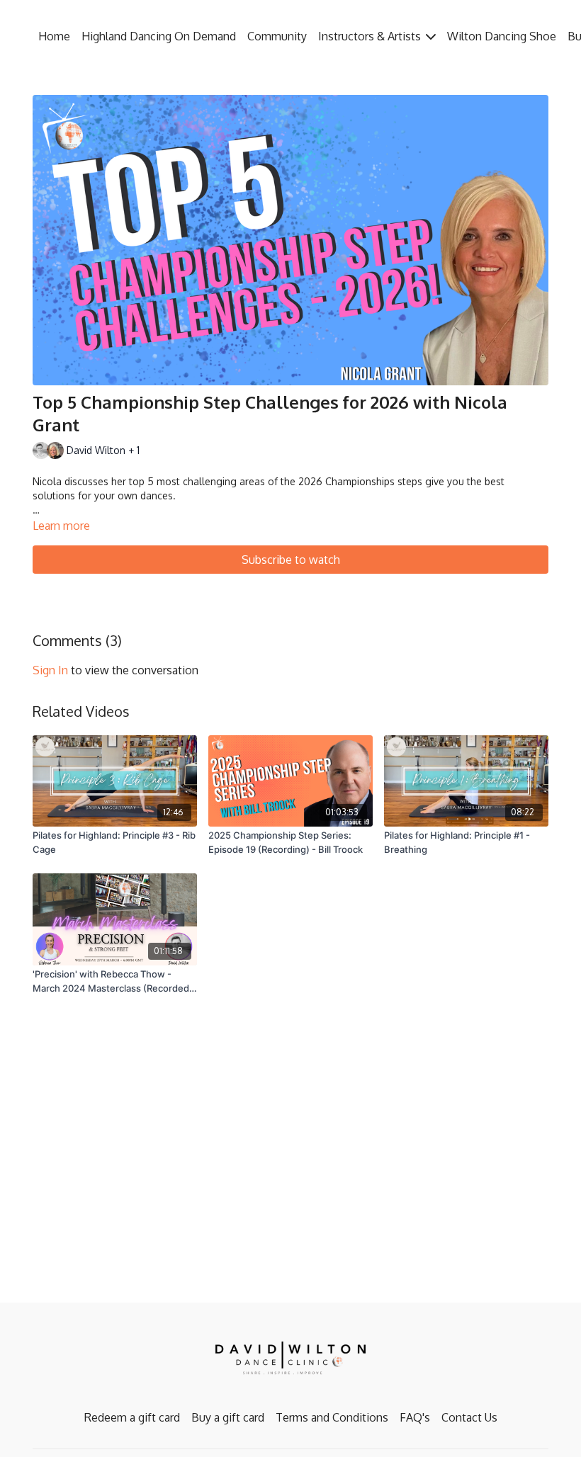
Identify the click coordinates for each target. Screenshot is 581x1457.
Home (54, 36)
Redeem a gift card (132, 1417)
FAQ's (415, 1417)
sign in (50, 670)
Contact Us (469, 1417)
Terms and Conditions (332, 1417)
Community (277, 36)
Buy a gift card (227, 1417)
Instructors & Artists (371, 36)
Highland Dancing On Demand (158, 36)
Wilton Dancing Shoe (501, 36)
